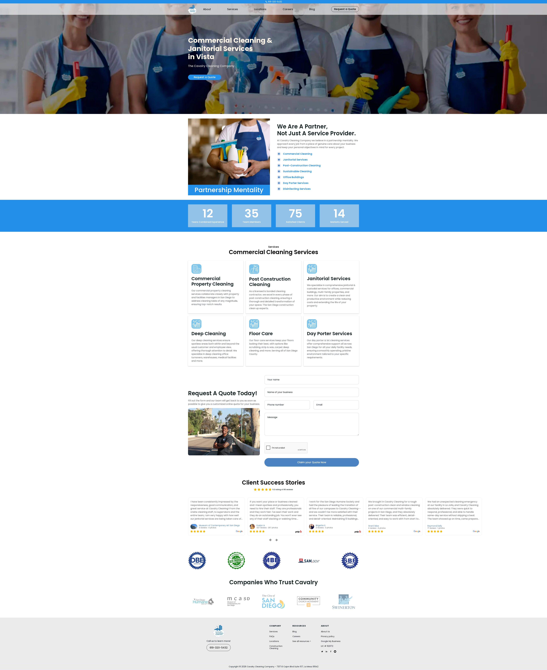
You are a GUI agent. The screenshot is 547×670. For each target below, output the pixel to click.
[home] (192, 9)
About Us (325, 631)
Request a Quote (345, 9)
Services (232, 9)
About (207, 9)
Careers (288, 9)
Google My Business (330, 641)
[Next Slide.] (276, 540)
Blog (312, 9)
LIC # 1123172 (327, 646)
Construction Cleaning (275, 647)
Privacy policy (327, 636)
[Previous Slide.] (270, 540)
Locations (260, 9)
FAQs (271, 636)
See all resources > (301, 641)
